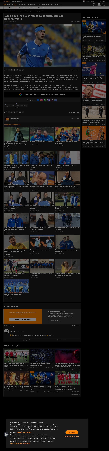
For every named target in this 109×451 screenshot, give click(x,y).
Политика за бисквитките (24, 432)
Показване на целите (72, 436)
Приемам (72, 432)
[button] (6, 434)
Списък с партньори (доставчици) (20, 443)
